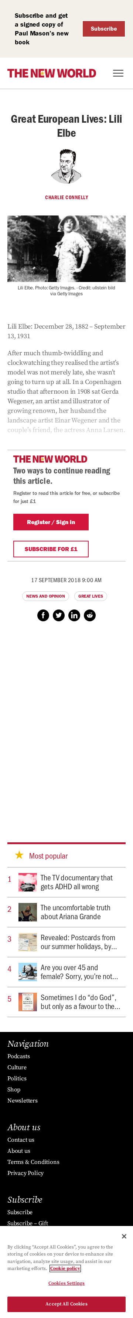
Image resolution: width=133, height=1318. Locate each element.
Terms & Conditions (33, 1162)
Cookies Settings (66, 1283)
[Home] (51, 73)
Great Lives (90, 596)
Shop (13, 1089)
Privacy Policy (25, 1173)
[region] (66, 1272)
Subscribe (104, 28)
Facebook (43, 615)
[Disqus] (66, 724)
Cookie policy (65, 1268)
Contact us (20, 1140)
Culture (17, 1067)
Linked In (74, 615)
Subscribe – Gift (27, 1223)
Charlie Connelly (66, 197)
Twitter (59, 615)
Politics (16, 1078)
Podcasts (18, 1056)
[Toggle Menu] (118, 73)
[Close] (124, 1236)
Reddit (90, 615)
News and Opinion (45, 596)
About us (18, 1151)
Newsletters (22, 1100)
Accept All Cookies (66, 1304)
